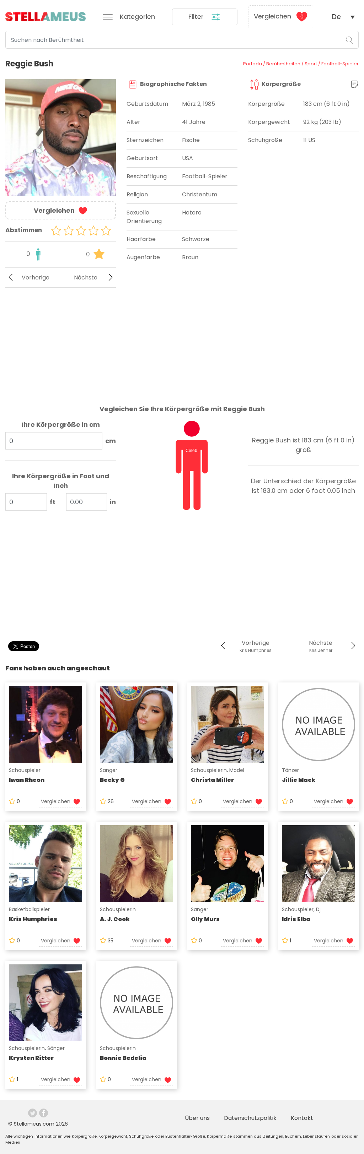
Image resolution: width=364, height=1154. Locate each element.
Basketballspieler (29, 909)
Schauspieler (25, 770)
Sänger (108, 770)
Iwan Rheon (26, 780)
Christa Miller (212, 780)
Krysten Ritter (31, 1058)
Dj (318, 909)
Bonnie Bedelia (123, 1058)
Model (236, 770)
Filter (196, 16)
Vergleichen (279, 16)
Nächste (85, 277)
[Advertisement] (60, 340)
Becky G (112, 780)
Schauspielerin (209, 770)
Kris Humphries (33, 919)
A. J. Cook (115, 919)
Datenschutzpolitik (250, 1118)
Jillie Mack (298, 780)
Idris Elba (296, 919)
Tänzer (290, 770)
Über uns (197, 1118)
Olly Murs (205, 919)
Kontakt (302, 1118)
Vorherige (35, 277)
